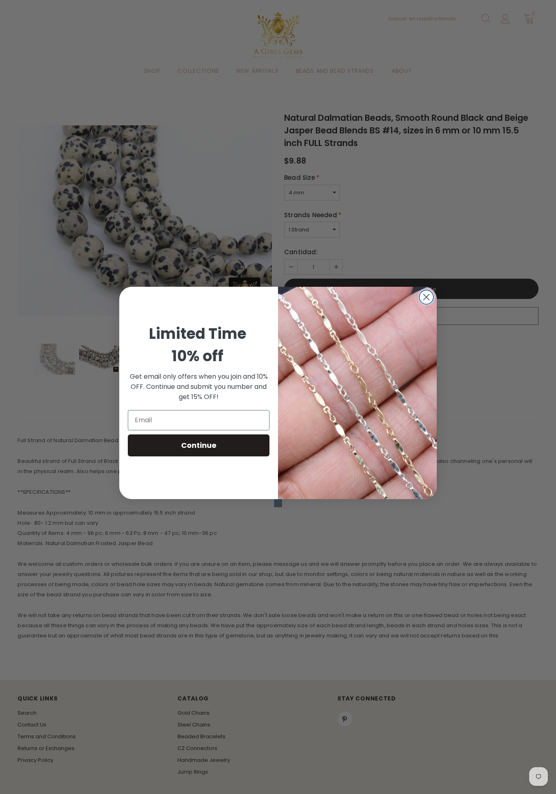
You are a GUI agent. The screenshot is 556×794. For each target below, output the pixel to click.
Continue (199, 445)
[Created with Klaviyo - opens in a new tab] (278, 503)
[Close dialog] (426, 297)
